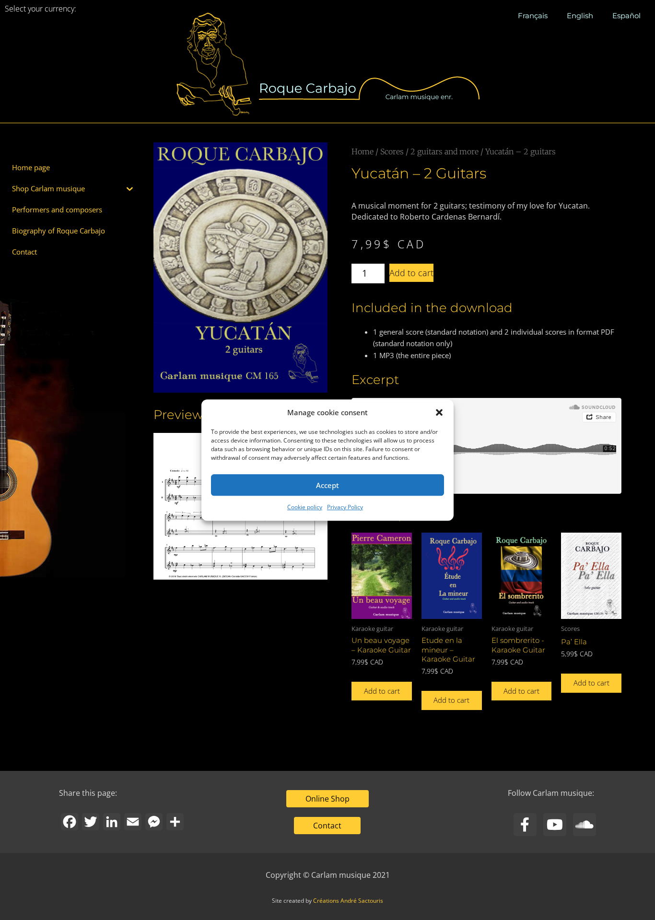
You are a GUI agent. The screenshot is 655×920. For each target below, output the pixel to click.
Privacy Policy (345, 507)
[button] (439, 412)
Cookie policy (304, 507)
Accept (327, 485)
